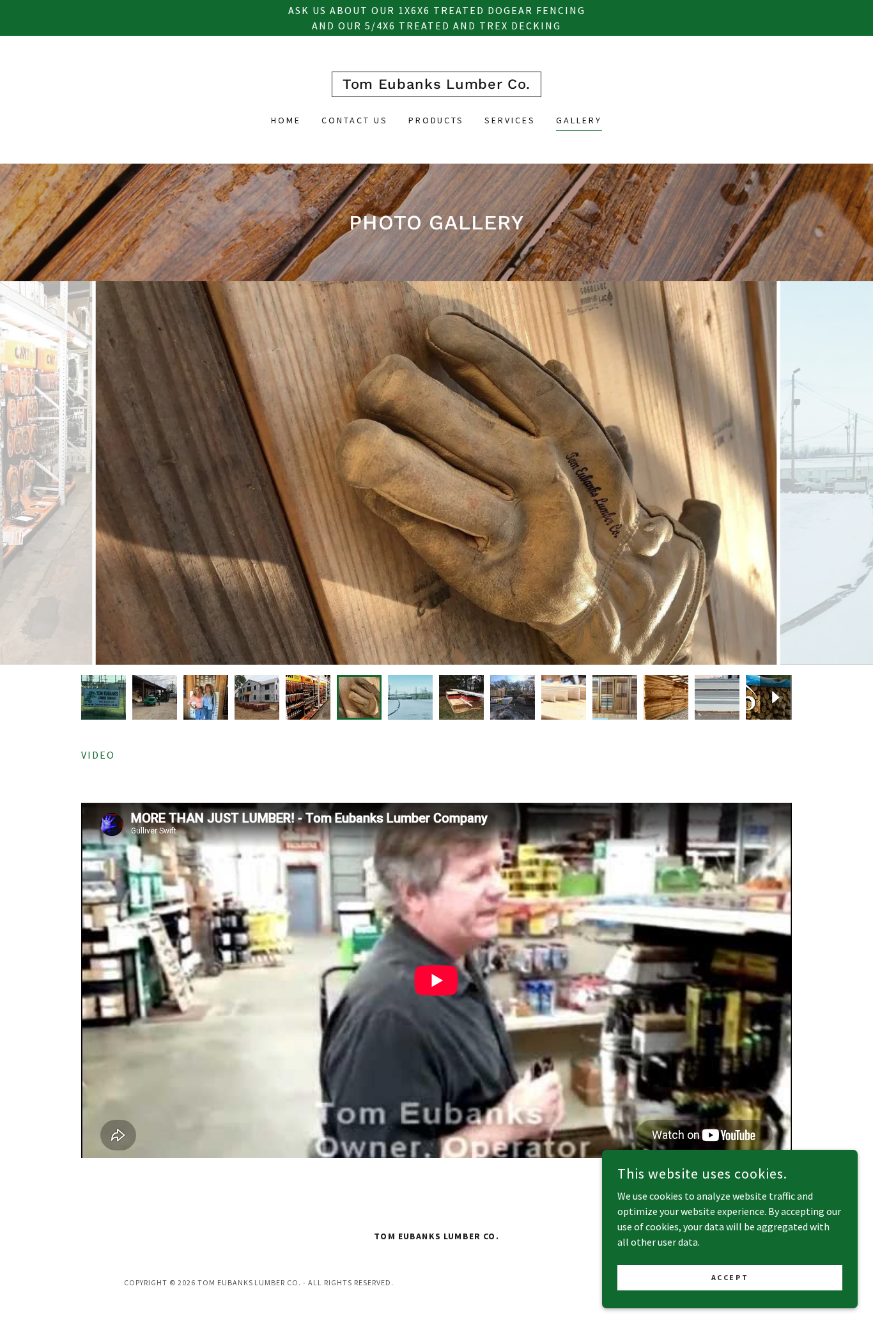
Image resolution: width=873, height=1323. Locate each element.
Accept (729, 1277)
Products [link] (436, 120)
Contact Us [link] (354, 120)
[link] (436, 85)
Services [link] (510, 120)
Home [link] (286, 120)
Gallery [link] (579, 120)
